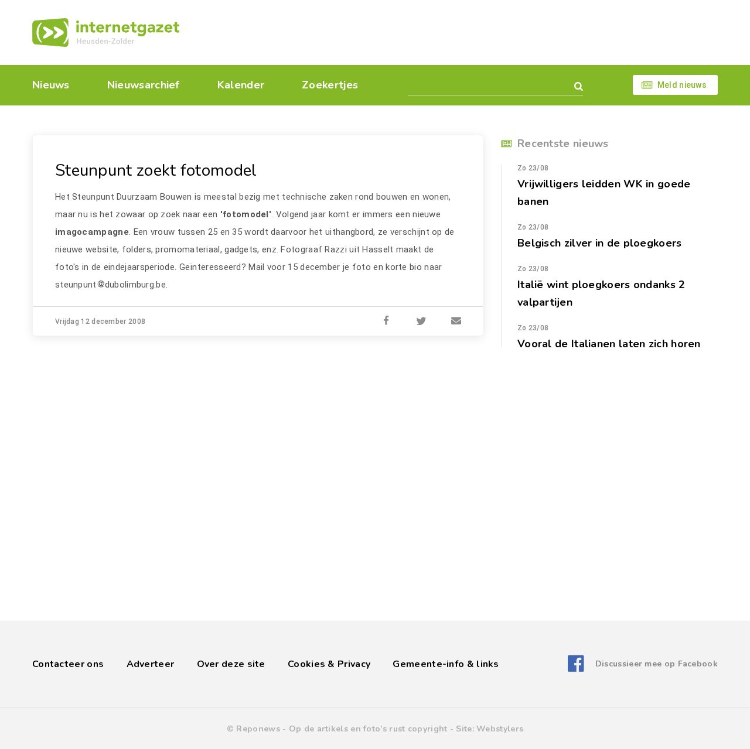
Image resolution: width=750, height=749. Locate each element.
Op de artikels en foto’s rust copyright (368, 728)
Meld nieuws (682, 85)
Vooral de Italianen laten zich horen (609, 344)
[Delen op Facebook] (386, 321)
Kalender (240, 85)
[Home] (105, 32)
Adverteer (151, 664)
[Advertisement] (455, 32)
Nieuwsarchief (143, 85)
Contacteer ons (68, 664)
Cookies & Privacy (329, 664)
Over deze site (231, 664)
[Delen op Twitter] (421, 321)
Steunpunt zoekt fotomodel (156, 170)
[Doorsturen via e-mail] (456, 321)
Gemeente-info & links (446, 664)
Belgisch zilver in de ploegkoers (599, 243)
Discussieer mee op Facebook (656, 663)
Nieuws (51, 85)
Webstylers (499, 728)
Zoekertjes (330, 85)
